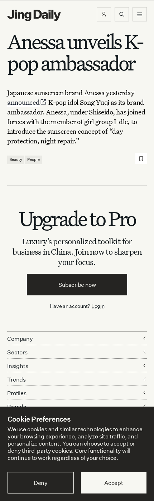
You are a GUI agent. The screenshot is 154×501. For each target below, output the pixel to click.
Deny (41, 482)
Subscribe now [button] (77, 284)
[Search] (122, 14)
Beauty (15, 159)
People (33, 159)
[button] (104, 14)
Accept (113, 482)
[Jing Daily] (34, 15)
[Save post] (141, 158)
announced (23, 102)
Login (98, 306)
